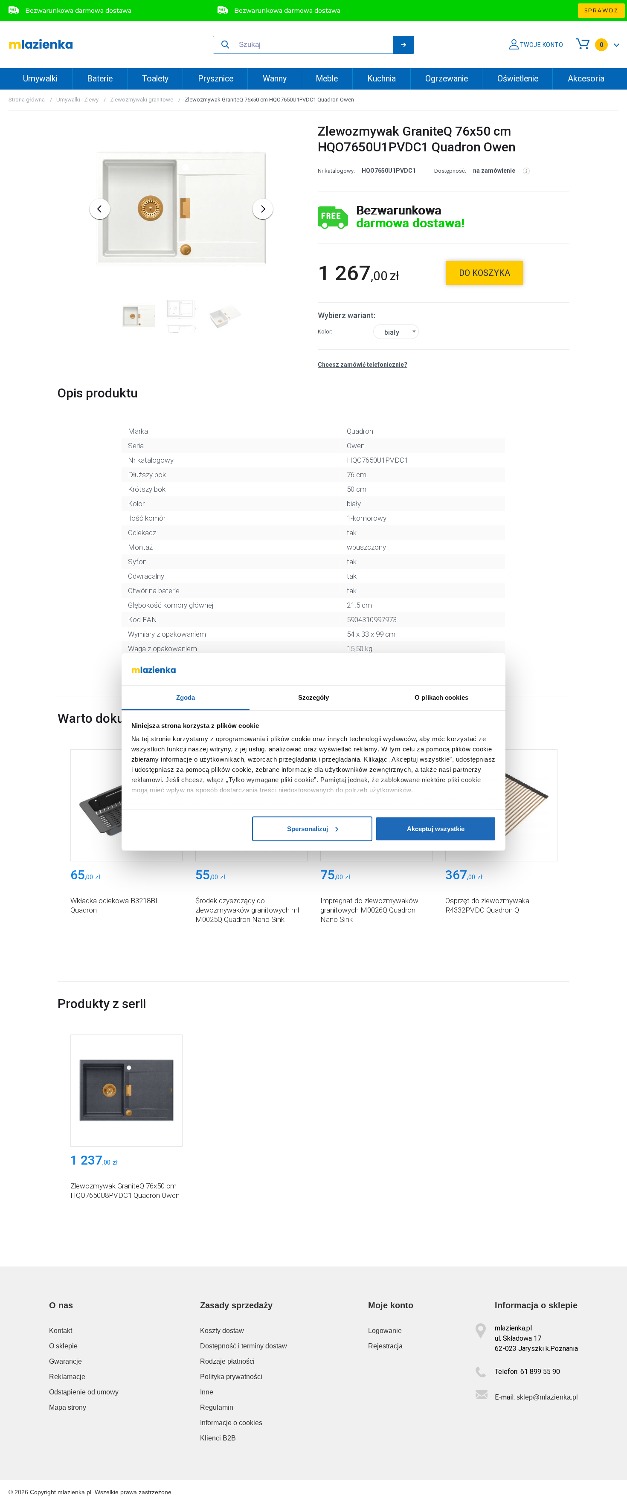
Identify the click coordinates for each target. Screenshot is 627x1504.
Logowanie (385, 1330)
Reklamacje (67, 1376)
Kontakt (60, 1330)
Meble (327, 79)
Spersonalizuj (307, 828)
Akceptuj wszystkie (435, 828)
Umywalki (40, 79)
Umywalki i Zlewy (77, 99)
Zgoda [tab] (185, 697)
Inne (206, 1392)
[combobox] (396, 331)
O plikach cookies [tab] (441, 697)
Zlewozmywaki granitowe (141, 99)
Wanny (275, 79)
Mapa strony (67, 1407)
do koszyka (484, 273)
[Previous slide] (100, 209)
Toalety (155, 79)
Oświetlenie (517, 79)
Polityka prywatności (231, 1376)
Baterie (100, 79)
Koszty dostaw (222, 1330)
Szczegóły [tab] (313, 697)
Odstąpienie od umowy (84, 1392)
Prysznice (215, 79)
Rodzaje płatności (227, 1361)
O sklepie (63, 1346)
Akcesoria (586, 79)
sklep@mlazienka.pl (547, 1397)
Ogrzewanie (446, 79)
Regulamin (216, 1407)
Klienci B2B (218, 1438)
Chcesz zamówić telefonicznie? (362, 364)
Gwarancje (65, 1361)
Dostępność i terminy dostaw (243, 1346)
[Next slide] (263, 209)
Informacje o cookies (231, 1422)
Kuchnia (381, 79)
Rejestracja (385, 1346)
